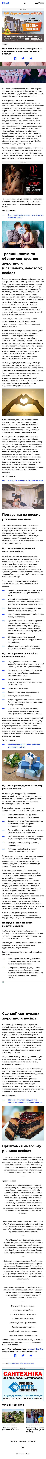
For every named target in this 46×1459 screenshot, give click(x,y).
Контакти (31, 1441)
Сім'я (21, 1363)
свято (26, 1363)
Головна (14, 1441)
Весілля (31, 1363)
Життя (14, 1425)
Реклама (22, 1441)
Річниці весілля (13, 1363)
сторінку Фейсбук (35, 1349)
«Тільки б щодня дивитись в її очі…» (10, 1429)
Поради (5, 44)
